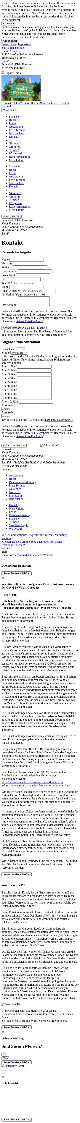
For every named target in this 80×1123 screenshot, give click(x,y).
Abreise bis (8, 412)
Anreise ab (7, 405)
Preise (12, 123)
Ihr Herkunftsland (11, 294)
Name (5, 259)
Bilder (12, 120)
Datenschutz (8, 44)
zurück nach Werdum (40, 555)
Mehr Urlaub (16, 160)
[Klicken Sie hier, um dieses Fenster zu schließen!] (2, 559)
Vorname (6, 263)
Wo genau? (15, 153)
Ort (3, 279)
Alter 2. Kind (9, 370)
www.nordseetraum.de (14, 555)
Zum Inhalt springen (13, 47)
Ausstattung (16, 126)
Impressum (24, 44)
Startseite (14, 116)
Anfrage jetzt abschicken (24, 328)
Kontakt (13, 136)
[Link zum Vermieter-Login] (13, 1065)
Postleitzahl (8, 275)
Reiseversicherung (20, 156)
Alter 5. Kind (9, 382)
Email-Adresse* (10, 290)
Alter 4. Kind (9, 378)
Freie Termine (17, 130)
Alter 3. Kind (9, 374)
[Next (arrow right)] (6, 1073)
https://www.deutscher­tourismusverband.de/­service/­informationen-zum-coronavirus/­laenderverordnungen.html (35, 784)
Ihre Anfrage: (9, 304)
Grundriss (14, 146)
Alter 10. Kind (10, 401)
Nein (5, 1058)
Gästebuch (15, 143)
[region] (40, 47)
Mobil (5, 286)
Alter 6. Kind (9, 385)
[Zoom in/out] (10, 1070)
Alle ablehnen (10, 40)
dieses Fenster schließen (16, 573)
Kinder (5, 352)
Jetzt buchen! (16, 133)
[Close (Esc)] (2, 1070)
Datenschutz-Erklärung (29, 321)
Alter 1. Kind (9, 366)
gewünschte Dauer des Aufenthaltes (22, 419)
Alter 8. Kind (9, 393)
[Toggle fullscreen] (6, 1070)
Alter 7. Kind (9, 389)
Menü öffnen (9, 110)
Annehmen (9, 23)
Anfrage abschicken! (14, 445)
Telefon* (6, 283)
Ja (4, 1054)
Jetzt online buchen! (13, 545)
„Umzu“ (14, 150)
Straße (5, 267)
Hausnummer (9, 271)
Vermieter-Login (18, 525)
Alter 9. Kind (9, 397)
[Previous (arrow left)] (2, 1073)
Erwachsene (8, 349)
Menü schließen (11, 216)
